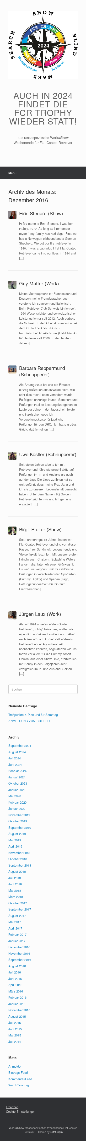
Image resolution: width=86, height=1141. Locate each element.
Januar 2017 (16, 941)
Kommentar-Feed (20, 1079)
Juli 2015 (14, 1022)
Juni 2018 (15, 884)
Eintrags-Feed (18, 1072)
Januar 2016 (16, 1004)
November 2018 (19, 852)
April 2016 (15, 985)
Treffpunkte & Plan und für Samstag (33, 714)
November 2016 (19, 953)
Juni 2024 (15, 764)
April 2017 (15, 928)
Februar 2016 (17, 997)
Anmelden (15, 1066)
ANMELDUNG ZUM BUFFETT (29, 721)
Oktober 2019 (17, 821)
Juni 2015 (15, 1029)
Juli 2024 (14, 758)
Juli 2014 (14, 1041)
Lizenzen (12, 1107)
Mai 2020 (14, 796)
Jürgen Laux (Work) (40, 613)
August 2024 (17, 752)
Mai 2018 (14, 890)
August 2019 (17, 833)
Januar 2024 (16, 777)
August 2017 (17, 915)
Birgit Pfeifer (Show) (40, 529)
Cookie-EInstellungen (20, 1111)
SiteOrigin (56, 1132)
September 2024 (19, 745)
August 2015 (17, 1016)
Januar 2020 (16, 808)
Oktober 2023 (17, 783)
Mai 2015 (14, 1035)
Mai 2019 (14, 840)
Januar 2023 (16, 789)
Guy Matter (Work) (39, 283)
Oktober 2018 (17, 859)
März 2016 (15, 991)
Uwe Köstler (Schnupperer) (47, 454)
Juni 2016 (15, 978)
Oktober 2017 (17, 903)
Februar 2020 (17, 802)
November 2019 (19, 815)
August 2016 (17, 966)
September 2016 (19, 959)
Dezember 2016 (19, 947)
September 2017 (19, 909)
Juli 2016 (14, 972)
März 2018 (15, 896)
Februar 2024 (17, 770)
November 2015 (19, 1010)
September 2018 (19, 865)
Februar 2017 (17, 934)
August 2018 (17, 871)
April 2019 (15, 846)
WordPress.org (18, 1085)
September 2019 (19, 827)
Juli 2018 (14, 878)
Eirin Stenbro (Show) (41, 213)
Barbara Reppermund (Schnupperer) (42, 371)
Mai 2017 (14, 922)
